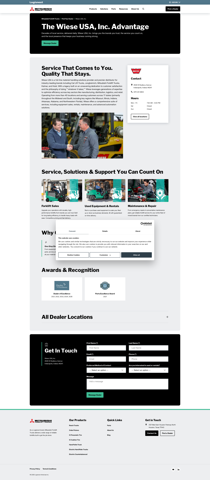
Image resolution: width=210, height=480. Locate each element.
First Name (91, 343)
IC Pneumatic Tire (75, 435)
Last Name (133, 343)
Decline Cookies (73, 255)
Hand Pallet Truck (75, 445)
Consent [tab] (72, 231)
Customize (104, 255)
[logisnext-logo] (41, 421)
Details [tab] (105, 231)
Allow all (136, 255)
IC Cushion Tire (74, 440)
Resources (123, 9)
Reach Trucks (74, 425)
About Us (135, 9)
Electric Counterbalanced (78, 454)
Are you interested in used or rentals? (144, 365)
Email (89, 354)
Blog (108, 435)
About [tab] (137, 231)
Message (90, 377)
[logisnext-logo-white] (36, 2)
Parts (113, 9)
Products (93, 9)
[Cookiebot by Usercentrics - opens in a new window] (142, 224)
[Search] (143, 9)
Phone (131, 354)
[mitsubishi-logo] (41, 9)
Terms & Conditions (49, 469)
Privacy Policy (35, 469)
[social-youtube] (173, 469)
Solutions (104, 9)
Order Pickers (74, 430)
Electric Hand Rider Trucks (78, 449)
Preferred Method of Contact (99, 365)
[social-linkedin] (178, 469)
